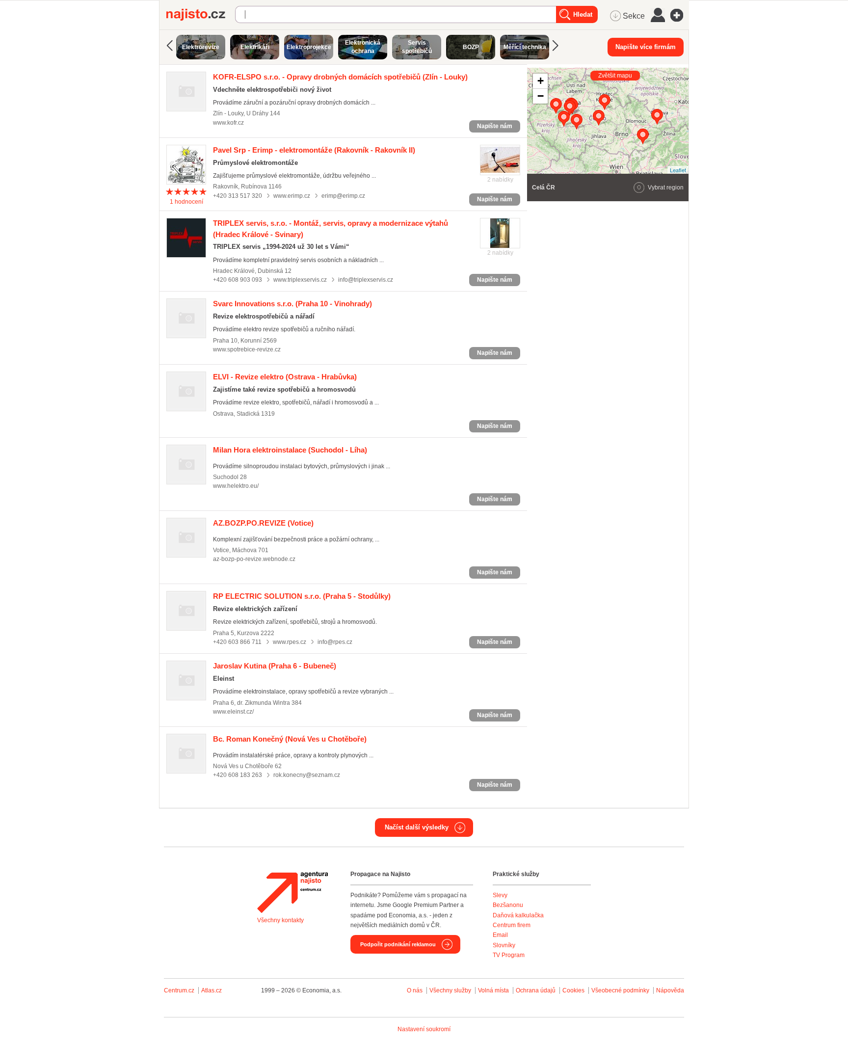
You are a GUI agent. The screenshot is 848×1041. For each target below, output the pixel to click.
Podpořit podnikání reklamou (398, 944)
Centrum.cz (179, 990)
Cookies (573, 990)
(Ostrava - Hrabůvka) (285, 377)
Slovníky (504, 945)
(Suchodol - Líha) (290, 450)
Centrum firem (511, 925)
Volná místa (493, 990)
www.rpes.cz (289, 642)
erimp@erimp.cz (343, 195)
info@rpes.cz (335, 642)
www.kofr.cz (228, 122)
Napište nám (494, 126)
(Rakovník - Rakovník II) (314, 150)
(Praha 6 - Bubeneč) (274, 666)
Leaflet (678, 170)
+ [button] (540, 81)
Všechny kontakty (280, 920)
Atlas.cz (211, 990)
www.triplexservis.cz (300, 279)
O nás (415, 990)
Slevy (500, 895)
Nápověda (670, 990)
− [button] (540, 96)
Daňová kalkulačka (518, 915)
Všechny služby (451, 990)
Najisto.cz (200, 14)
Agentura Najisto (292, 892)
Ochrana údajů (536, 990)
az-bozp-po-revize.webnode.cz (254, 559)
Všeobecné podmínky (620, 990)
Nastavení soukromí (424, 1029)
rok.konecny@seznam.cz (306, 775)
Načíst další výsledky (417, 827)
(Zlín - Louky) (340, 77)
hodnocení (186, 201)
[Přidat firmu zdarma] (679, 15)
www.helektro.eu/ (236, 485)
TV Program (509, 955)
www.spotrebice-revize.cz (247, 349)
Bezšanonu (508, 905)
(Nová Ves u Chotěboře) (290, 739)
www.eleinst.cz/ (233, 711)
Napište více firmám (645, 47)
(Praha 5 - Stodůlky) (302, 596)
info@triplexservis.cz (365, 279)
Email (500, 935)
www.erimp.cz (291, 195)
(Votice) (263, 523)
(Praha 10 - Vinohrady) (292, 303)
